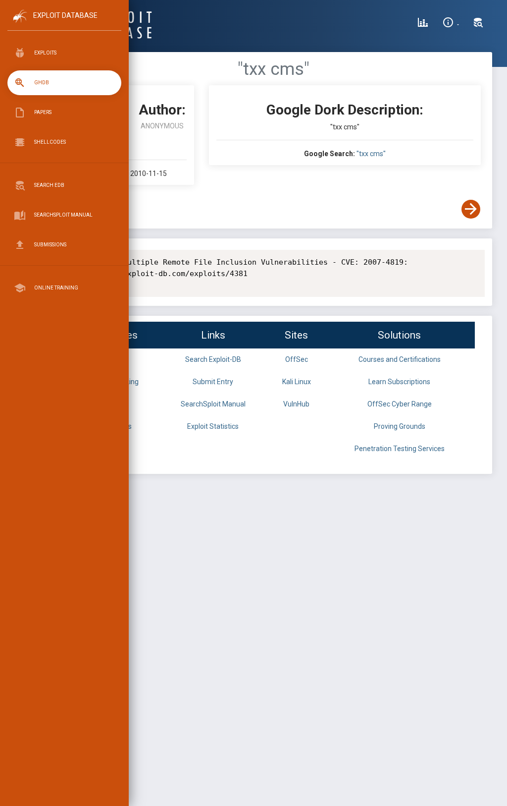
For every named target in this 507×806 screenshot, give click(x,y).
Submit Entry (213, 382)
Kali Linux (296, 382)
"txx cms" (371, 154)
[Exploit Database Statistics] (423, 24)
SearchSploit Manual (213, 404)
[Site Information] (451, 24)
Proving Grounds (399, 426)
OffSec (296, 359)
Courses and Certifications (399, 359)
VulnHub (296, 404)
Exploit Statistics (213, 426)
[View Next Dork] (470, 209)
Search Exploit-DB (213, 359)
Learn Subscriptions (399, 382)
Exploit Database (65, 15)
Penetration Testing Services (400, 449)
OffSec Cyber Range (399, 404)
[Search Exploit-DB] (478, 24)
